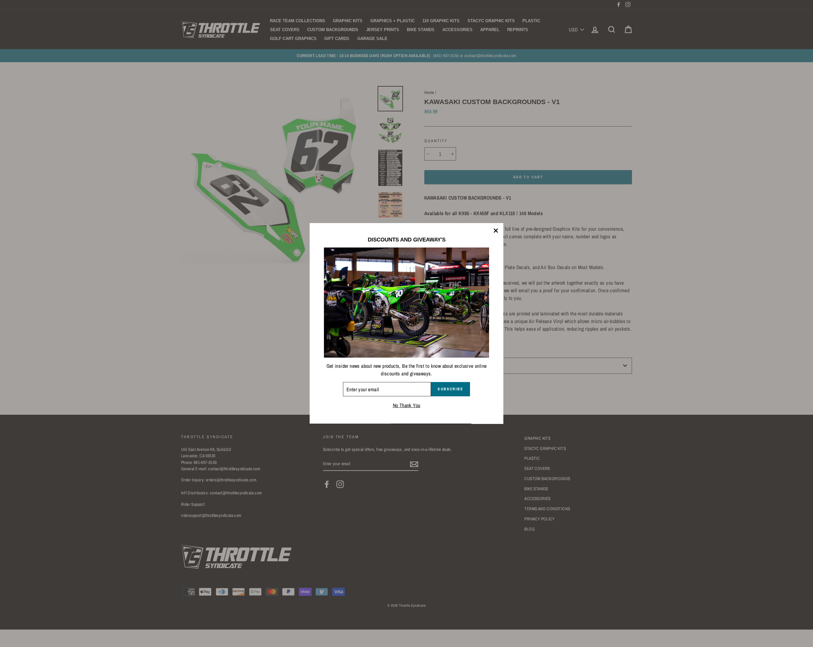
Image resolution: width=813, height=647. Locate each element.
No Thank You (406, 405)
